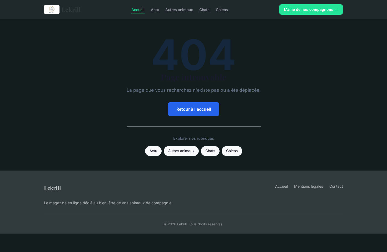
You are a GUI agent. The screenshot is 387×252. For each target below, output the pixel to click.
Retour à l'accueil (193, 109)
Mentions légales (308, 186)
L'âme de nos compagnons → (311, 9)
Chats (204, 9)
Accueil (138, 9)
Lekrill (71, 9)
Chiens (222, 9)
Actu (155, 9)
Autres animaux (179, 9)
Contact (336, 186)
